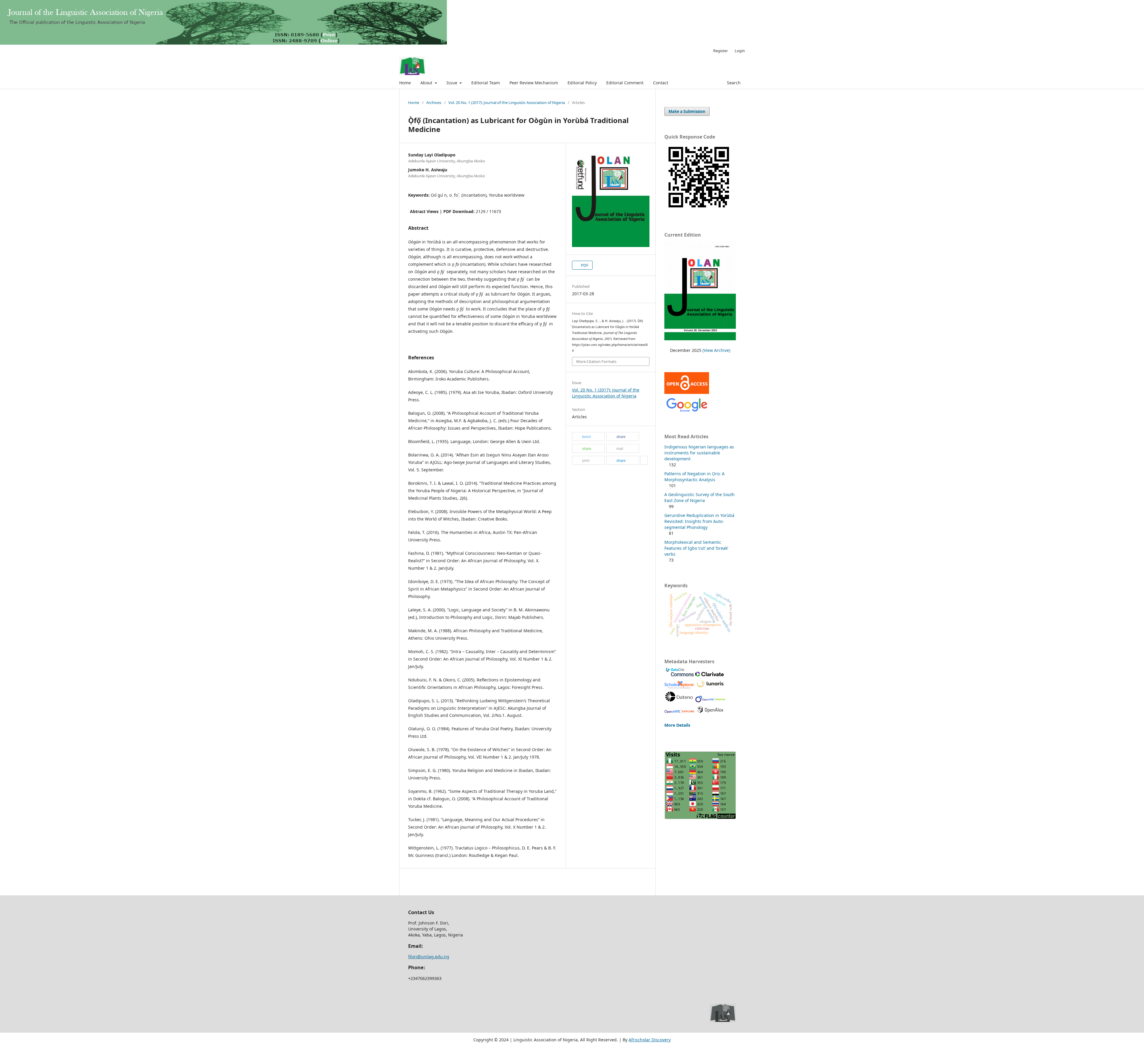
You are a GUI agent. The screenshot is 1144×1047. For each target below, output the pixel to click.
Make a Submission (687, 111)
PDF (584, 265)
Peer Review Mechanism (533, 83)
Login (740, 50)
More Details (677, 725)
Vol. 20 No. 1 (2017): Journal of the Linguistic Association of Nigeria (506, 102)
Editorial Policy (582, 83)
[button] (588, 436)
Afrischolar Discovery (650, 1040)
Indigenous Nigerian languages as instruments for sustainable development (699, 453)
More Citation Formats (596, 361)
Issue (452, 83)
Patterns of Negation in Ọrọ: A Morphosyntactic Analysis (694, 476)
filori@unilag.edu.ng (428, 956)
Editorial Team (485, 83)
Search (733, 83)
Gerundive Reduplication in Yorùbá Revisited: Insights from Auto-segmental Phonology (699, 521)
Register (720, 50)
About (426, 83)
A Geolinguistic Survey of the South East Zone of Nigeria (699, 497)
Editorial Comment (625, 83)
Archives (433, 102)
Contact (660, 83)
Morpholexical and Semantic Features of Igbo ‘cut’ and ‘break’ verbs (696, 548)
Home (405, 83)
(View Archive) (716, 350)
